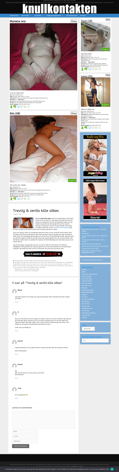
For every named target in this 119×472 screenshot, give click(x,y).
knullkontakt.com (59, 262)
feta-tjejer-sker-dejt (20, 262)
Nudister (84, 295)
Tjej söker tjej (86, 315)
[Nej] (117, 469)
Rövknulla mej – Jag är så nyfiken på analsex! (27, 269)
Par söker (84, 297)
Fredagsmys (85, 233)
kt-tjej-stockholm (58, 264)
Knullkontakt (14, 15)
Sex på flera (85, 301)
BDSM (83, 272)
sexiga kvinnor (44, 265)
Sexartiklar (38, 15)
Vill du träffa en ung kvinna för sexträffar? (95, 246)
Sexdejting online (87, 308)
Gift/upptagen (86, 276)
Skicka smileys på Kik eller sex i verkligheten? (27, 270)
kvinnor (65, 264)
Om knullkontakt (71, 15)
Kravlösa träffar (28, 260)
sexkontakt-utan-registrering (56, 265)
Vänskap (53, 260)
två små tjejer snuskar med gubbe (36, 267)
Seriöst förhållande (88, 299)
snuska (66, 265)
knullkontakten (69, 262)
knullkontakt (51, 262)
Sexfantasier (86, 310)
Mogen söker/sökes (38, 260)
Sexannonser (47, 260)
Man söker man (86, 285)
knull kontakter (30, 262)
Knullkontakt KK (19, 260)
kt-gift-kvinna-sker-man (46, 264)
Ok (112, 469)
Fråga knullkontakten (54, 15)
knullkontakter (16, 264)
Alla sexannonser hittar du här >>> (92, 260)
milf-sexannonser (21, 265)
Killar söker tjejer (87, 279)
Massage (84, 288)
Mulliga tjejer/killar (87, 292)
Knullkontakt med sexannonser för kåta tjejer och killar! (59, 0)
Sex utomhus (86, 304)
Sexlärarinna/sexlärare (88, 313)
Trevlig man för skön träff (90, 248)
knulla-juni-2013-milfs (41, 262)
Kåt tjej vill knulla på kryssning (91, 244)
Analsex (84, 269)
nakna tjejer (30, 265)
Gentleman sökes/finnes (89, 274)
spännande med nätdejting (61, 227)
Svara (16, 302)
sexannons (37, 265)
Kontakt (83, 15)
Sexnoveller (25, 15)
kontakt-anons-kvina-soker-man (30, 264)
